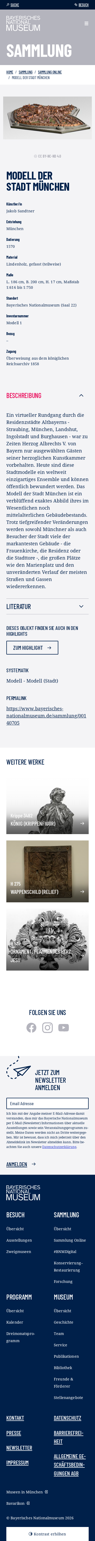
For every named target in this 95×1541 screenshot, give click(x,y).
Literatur (18, 606)
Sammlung (25, 72)
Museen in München (24, 1491)
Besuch (84, 5)
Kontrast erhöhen (50, 1534)
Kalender (14, 1322)
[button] (86, 23)
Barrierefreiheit (68, 1436)
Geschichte (63, 1322)
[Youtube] (63, 1031)
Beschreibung (23, 395)
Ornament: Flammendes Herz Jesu (41, 955)
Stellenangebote (68, 1397)
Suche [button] (15, 5)
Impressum (17, 1462)
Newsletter (19, 1447)
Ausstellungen (19, 1240)
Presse (13, 1432)
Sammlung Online (50, 72)
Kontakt (15, 1417)
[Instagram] (48, 1031)
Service (60, 1344)
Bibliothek (63, 1367)
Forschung (63, 1281)
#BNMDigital (65, 1251)
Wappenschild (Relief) (34, 891)
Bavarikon (15, 1503)
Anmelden (16, 1164)
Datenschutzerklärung (59, 1147)
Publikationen (66, 1356)
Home (9, 72)
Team (59, 1333)
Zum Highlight (28, 647)
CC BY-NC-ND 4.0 (49, 156)
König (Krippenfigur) (33, 823)
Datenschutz (67, 1417)
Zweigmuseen (18, 1251)
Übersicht (15, 1228)
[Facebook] (32, 1031)
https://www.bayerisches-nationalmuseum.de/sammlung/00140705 (46, 715)
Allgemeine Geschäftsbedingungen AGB (70, 1464)
